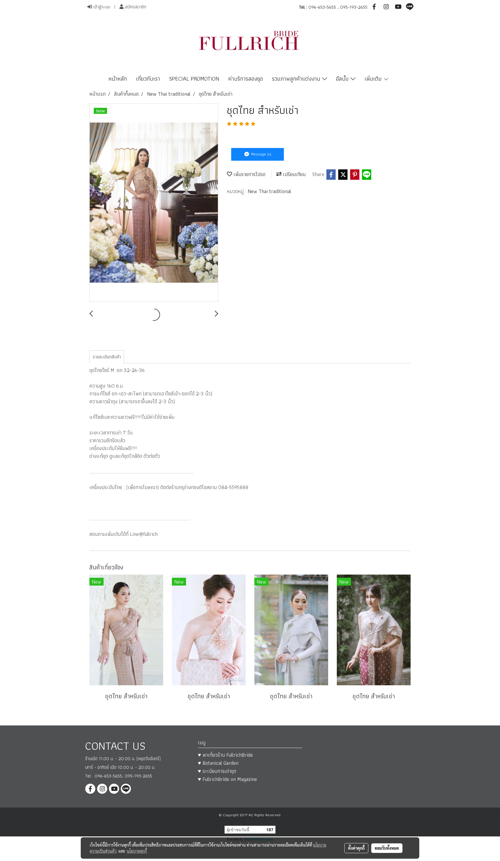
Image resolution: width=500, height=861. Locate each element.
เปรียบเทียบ (294, 174)
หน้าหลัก (118, 78)
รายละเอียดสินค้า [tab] (107, 356)
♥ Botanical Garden (218, 763)
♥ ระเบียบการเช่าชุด (217, 771)
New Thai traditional (269, 191)
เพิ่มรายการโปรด (248, 174)
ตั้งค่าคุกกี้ (356, 848)
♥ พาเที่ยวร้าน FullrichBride (225, 755)
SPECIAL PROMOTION (194, 78)
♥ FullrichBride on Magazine (227, 779)
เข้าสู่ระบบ (101, 6)
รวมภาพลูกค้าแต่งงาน (297, 78)
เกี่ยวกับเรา (148, 78)
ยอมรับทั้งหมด (387, 848)
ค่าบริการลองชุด (245, 78)
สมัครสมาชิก (135, 6)
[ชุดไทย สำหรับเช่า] (154, 203)
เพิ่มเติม (374, 78)
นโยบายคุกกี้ (137, 850)
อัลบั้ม (343, 78)
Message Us (260, 154)
